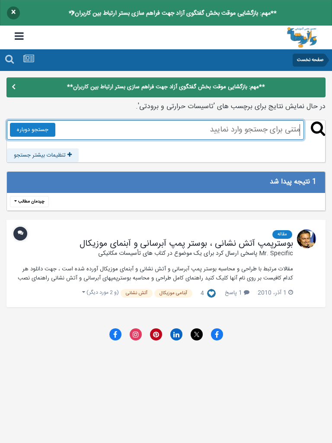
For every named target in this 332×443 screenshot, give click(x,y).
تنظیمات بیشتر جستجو (40, 155)
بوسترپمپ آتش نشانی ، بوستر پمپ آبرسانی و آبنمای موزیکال (186, 244)
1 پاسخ (234, 293)
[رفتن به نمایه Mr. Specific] (306, 238)
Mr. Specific (276, 253)
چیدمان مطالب (31, 201)
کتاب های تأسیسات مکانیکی (132, 253)
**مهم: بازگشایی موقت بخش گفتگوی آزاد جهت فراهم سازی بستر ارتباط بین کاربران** (173, 13)
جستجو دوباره (32, 130)
